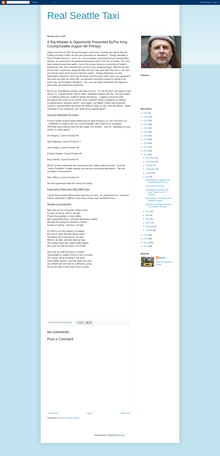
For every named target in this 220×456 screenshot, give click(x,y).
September (151, 169)
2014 (145, 235)
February (150, 226)
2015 (145, 154)
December (150, 158)
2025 (145, 117)
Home (89, 413)
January (149, 230)
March (149, 223)
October (149, 165)
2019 (145, 139)
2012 (145, 242)
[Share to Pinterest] (90, 322)
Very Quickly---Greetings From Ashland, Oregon (158, 199)
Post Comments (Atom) (69, 418)
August (149, 173)
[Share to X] (84, 322)
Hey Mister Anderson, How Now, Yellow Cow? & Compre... (157, 192)
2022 (145, 128)
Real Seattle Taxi (83, 15)
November (150, 162)
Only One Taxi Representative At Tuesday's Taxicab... (158, 205)
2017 (145, 147)
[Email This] (78, 322)
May (148, 215)
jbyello (162, 258)
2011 (145, 246)
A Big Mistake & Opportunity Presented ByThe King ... (157, 181)
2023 (145, 124)
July (148, 177)
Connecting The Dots (154, 186)
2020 (145, 136)
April (148, 219)
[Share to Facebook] (87, 322)
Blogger (121, 435)
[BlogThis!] (81, 322)
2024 (145, 120)
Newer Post (53, 413)
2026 (145, 113)
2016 (145, 151)
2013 (145, 239)
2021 (145, 132)
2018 (145, 143)
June (148, 211)
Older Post (125, 413)
